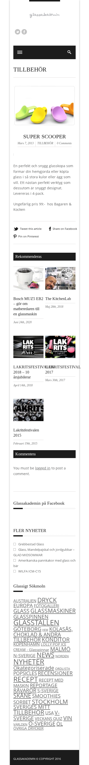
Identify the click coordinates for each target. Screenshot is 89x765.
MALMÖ (60, 649)
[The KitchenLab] (60, 289)
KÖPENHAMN (26, 644)
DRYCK (47, 600)
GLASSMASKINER (53, 611)
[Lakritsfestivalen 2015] (28, 420)
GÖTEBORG (27, 628)
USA (49, 713)
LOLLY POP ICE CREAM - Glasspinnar (39, 647)
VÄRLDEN (20, 724)
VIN (67, 718)
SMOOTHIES (46, 696)
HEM (45, 630)
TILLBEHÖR (29, 69)
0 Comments (64, 143)
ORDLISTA (62, 668)
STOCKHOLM (50, 701)
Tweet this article (31, 229)
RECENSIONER (55, 672)
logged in (42, 468)
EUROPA (23, 605)
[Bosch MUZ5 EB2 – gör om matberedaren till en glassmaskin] (28, 289)
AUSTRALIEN (24, 601)
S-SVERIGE (48, 690)
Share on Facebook (65, 229)
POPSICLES (25, 673)
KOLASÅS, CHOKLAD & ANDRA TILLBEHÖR (43, 634)
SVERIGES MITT (31, 706)
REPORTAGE (43, 685)
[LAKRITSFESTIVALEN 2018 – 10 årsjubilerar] (28, 357)
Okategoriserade (33, 667)
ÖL (59, 723)
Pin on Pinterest (28, 236)
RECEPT (25, 679)
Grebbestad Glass (31, 544)
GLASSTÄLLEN (36, 622)
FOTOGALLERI (46, 605)
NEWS (45, 654)
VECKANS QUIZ (48, 718)
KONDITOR (56, 639)
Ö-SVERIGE (41, 723)
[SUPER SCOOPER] (44, 132)
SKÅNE (22, 695)
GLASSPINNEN (30, 616)
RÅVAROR (24, 690)
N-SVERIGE (24, 655)
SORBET (22, 702)
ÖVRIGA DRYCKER (28, 728)
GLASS (21, 611)
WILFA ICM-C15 (29, 571)
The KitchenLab (58, 299)
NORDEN (62, 656)
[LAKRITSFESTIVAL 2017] (60, 357)
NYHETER (28, 661)
